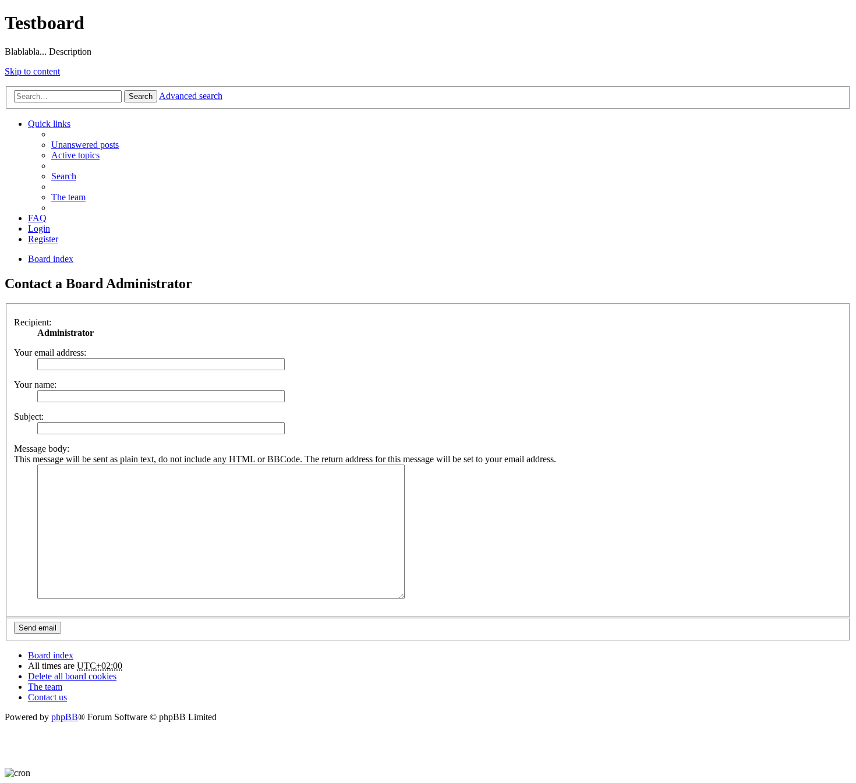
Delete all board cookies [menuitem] (72, 676)
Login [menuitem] (39, 228)
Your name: (35, 384)
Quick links (49, 124)
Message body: (41, 448)
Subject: (29, 416)
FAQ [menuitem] (37, 218)
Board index (50, 655)
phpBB (64, 717)
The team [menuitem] (68, 197)
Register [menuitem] (43, 239)
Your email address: (50, 352)
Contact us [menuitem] (47, 697)
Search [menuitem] (63, 176)
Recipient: (32, 322)
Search (141, 96)
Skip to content (32, 71)
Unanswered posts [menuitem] (85, 145)
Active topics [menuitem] (75, 155)
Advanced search (190, 96)
